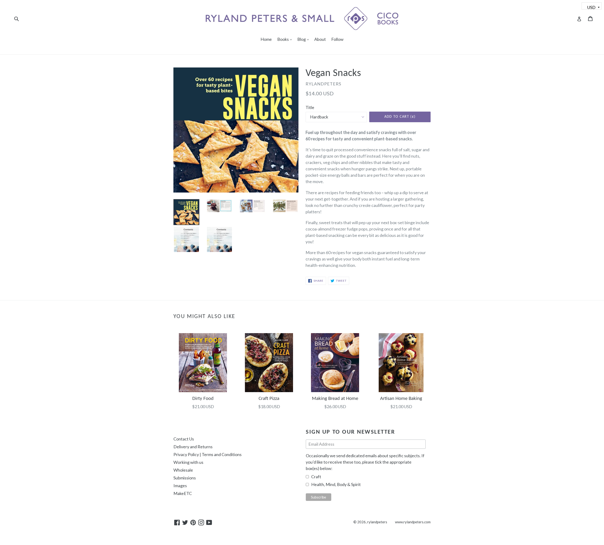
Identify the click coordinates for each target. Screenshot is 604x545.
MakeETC (182, 493)
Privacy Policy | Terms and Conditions (207, 454)
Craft (316, 476)
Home (266, 39)
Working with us (188, 462)
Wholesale (183, 470)
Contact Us (183, 438)
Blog (304, 39)
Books (285, 39)
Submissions (184, 477)
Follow (337, 39)
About (320, 39)
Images (180, 485)
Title (310, 107)
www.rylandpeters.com (413, 522)
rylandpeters (377, 522)
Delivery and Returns (193, 446)
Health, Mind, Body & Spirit (336, 484)
